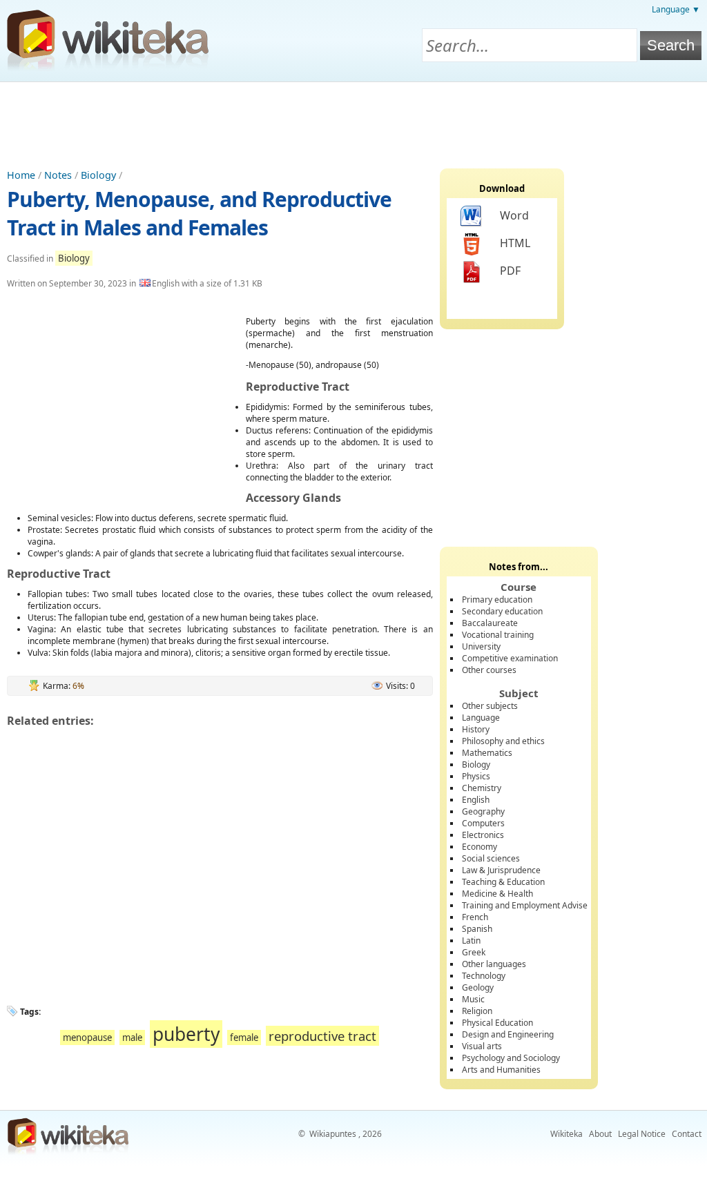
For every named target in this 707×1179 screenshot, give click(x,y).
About (600, 1134)
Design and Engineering (508, 1034)
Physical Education (497, 1023)
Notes (58, 175)
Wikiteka (566, 1134)
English (476, 800)
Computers (483, 823)
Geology (478, 987)
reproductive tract (322, 1035)
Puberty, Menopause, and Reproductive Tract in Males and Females (199, 213)
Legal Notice (642, 1134)
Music (473, 999)
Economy (479, 846)
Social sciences (491, 858)
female (244, 1037)
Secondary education (502, 611)
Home (21, 175)
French (475, 917)
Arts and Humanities (501, 1069)
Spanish (477, 929)
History (476, 729)
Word (514, 215)
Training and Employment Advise (525, 905)
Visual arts (482, 1046)
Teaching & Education (503, 882)
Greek (473, 952)
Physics (476, 776)
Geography (483, 811)
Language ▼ (676, 9)
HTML (515, 243)
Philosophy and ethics (503, 741)
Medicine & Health (497, 893)
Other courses (489, 670)
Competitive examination (510, 658)
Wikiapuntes (332, 1134)
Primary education (497, 599)
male (132, 1037)
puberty (186, 1034)
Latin (471, 940)
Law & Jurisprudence (501, 870)
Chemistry (481, 788)
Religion (477, 1011)
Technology (483, 976)
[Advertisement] (353, 120)
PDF (510, 270)
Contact (686, 1134)
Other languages (494, 964)
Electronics (483, 835)
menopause (87, 1037)
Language (481, 717)
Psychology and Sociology (511, 1058)
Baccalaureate (490, 623)
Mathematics (487, 753)
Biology (98, 175)
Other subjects (490, 706)
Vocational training (498, 635)
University (481, 646)
